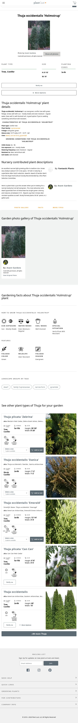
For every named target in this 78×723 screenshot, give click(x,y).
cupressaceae (15, 128)
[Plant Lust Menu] (3, 3)
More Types (58, 207)
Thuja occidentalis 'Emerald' (22, 502)
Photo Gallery (21, 207)
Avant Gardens (14, 268)
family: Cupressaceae (22, 387)
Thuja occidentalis (16, 591)
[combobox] (16, 450)
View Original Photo (10, 275)
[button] (39, 92)
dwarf (8, 135)
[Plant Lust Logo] (40, 3)
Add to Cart (38, 450)
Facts (40, 207)
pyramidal (23, 135)
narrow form (14, 135)
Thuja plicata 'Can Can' (19, 549)
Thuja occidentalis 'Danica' (21, 459)
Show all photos (51, 54)
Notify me (39, 85)
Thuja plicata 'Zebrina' (18, 416)
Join (50, 663)
